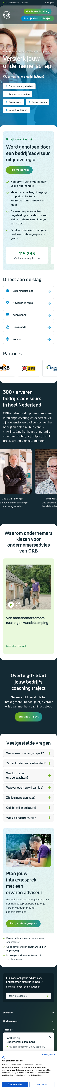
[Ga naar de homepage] (6, 15)
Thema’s (8, 1030)
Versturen (47, 996)
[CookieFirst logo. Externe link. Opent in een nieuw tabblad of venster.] (3, 1057)
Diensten (8, 1012)
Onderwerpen (10, 1021)
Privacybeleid (48, 1055)
